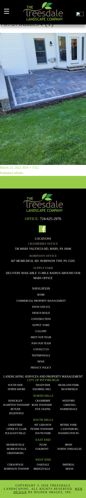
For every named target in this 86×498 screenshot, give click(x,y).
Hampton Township (16, 405)
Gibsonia (69, 405)
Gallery (41, 331)
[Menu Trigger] (6, 11)
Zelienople (16, 413)
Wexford (68, 400)
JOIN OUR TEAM (41, 343)
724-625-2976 (50, 219)
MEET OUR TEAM (41, 337)
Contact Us (41, 349)
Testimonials (41, 355)
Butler (15, 409)
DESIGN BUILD (41, 313)
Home (41, 294)
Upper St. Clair (16, 429)
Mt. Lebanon (42, 424)
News (40, 361)
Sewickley (15, 400)
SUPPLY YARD (40, 325)
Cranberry (43, 400)
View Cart (79, 6)
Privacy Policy (41, 367)
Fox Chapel (43, 409)
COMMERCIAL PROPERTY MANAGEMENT (41, 300)
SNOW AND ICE (41, 306)
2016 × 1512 (30, 167)
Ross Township (42, 405)
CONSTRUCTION (41, 319)
